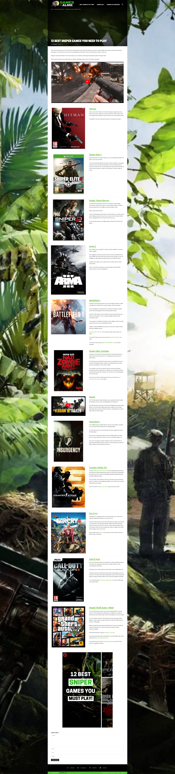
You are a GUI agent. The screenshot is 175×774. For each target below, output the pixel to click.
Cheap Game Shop (105, 772)
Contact (122, 772)
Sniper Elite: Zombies (99, 351)
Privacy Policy (112, 772)
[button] (122, 4)
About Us (118, 772)
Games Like (100, 4)
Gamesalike (54, 44)
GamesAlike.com (63, 772)
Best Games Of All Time (87, 4)
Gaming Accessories (113, 4)
